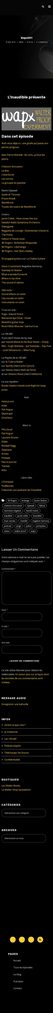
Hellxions (36, 374)
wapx (33, 531)
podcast (7, 526)
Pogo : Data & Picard (12, 314)
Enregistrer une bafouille (15, 704)
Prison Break (8, 198)
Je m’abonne (11, 731)
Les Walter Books (11, 785)
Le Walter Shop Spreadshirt (16, 789)
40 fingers (12, 500)
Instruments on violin (13, 302)
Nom (5, 610)
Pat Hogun (7, 409)
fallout (42, 505)
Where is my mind (11, 278)
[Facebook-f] (22, 940)
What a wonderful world (14, 274)
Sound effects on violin (14, 294)
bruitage (25, 500)
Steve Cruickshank (11, 266)
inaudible (8, 515)
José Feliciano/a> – (13, 350)
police (29, 526)
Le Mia (5, 170)
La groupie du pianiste (13, 182)
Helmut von (8, 401)
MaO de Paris (28, 369)
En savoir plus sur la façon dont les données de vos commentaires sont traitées (25, 678)
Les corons (7, 178)
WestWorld (7, 202)
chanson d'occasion (13, 505)
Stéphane (7, 449)
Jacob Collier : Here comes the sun (19, 218)
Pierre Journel (9, 462)
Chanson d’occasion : (12, 166)
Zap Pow (46, 346)
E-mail (5, 626)
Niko (4, 470)
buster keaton (40, 500)
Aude (4, 405)
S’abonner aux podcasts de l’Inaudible (21, 490)
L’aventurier (8, 174)
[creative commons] (10, 855)
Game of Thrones (11, 194)
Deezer (9, 369)
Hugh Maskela (15, 346)
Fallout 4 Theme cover (13, 238)
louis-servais (9, 521)
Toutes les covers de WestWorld (19, 206)
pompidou (41, 526)
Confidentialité (12, 759)
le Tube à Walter (14, 361)
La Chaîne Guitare (35, 258)
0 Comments (42, 42)
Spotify (9, 365)
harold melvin (32, 510)
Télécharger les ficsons (16, 752)
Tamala (5, 466)
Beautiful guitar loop (13, 322)
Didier (5, 441)
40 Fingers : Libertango (14, 246)
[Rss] (40, 940)
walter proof (20, 531)
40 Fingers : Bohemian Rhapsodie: (19, 242)
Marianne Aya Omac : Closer (16, 318)
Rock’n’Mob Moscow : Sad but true (20, 326)
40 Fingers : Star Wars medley (17, 251)
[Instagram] (31, 940)
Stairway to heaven (12, 270)
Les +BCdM (10, 738)
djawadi (30, 505)
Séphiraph (7, 413)
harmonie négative (12, 510)
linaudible (37, 515)
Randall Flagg (9, 445)
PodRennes (8, 485)
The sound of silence (13, 282)
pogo (18, 526)
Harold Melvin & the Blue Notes (22, 341)
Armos (5, 453)
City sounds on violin (12, 298)
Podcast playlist (12, 745)
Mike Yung (29, 350)
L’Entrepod (7, 481)
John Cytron (27, 365)
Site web (6, 642)
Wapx (21, 42)
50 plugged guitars (12, 258)
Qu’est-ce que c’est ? (15, 725)
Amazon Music (16, 374)
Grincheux (7, 417)
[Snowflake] (13, 940)
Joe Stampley (32, 346)
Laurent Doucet (10, 437)
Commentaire (9, 568)
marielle (24, 521)
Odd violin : (7, 290)
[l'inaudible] (9, 7)
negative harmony (41, 521)
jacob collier (22, 515)
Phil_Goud (7, 429)
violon (7, 531)
